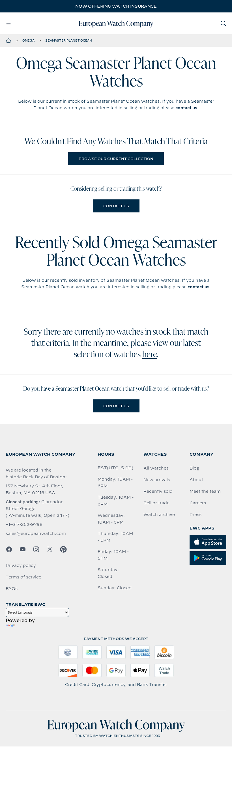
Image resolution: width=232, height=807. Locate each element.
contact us (186, 108)
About (196, 479)
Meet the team (205, 491)
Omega (28, 40)
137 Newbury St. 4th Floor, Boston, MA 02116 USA (34, 489)
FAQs (12, 588)
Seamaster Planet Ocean (68, 40)
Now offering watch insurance (115, 6)
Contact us (116, 206)
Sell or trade (156, 503)
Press (195, 514)
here (149, 355)
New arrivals (156, 479)
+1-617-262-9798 (24, 524)
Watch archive (159, 514)
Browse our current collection (116, 159)
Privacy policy (21, 565)
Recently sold (158, 491)
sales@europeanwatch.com (36, 533)
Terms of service (23, 577)
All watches (156, 468)
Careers (198, 503)
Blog (194, 468)
